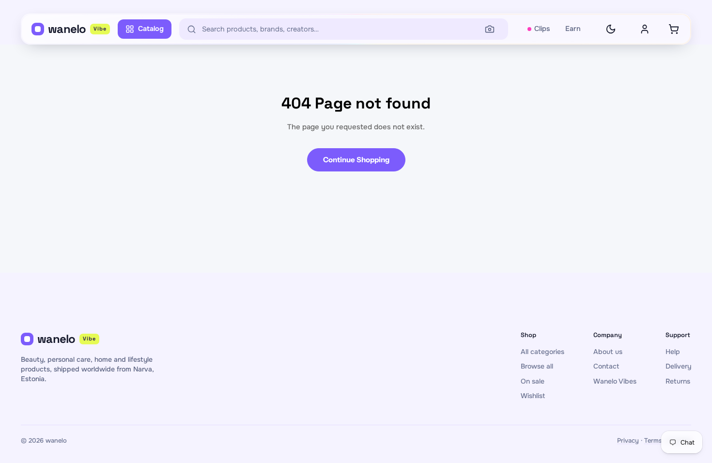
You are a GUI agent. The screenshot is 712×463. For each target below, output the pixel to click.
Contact (606, 366)
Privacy (628, 440)
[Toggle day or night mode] (610, 29)
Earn (573, 28)
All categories (542, 351)
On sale (532, 381)
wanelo (77, 28)
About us (607, 351)
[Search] (489, 29)
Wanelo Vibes (614, 381)
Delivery (678, 366)
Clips (542, 28)
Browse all (537, 366)
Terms (653, 440)
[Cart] (673, 29)
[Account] (644, 29)
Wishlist (533, 395)
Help (673, 351)
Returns (678, 381)
